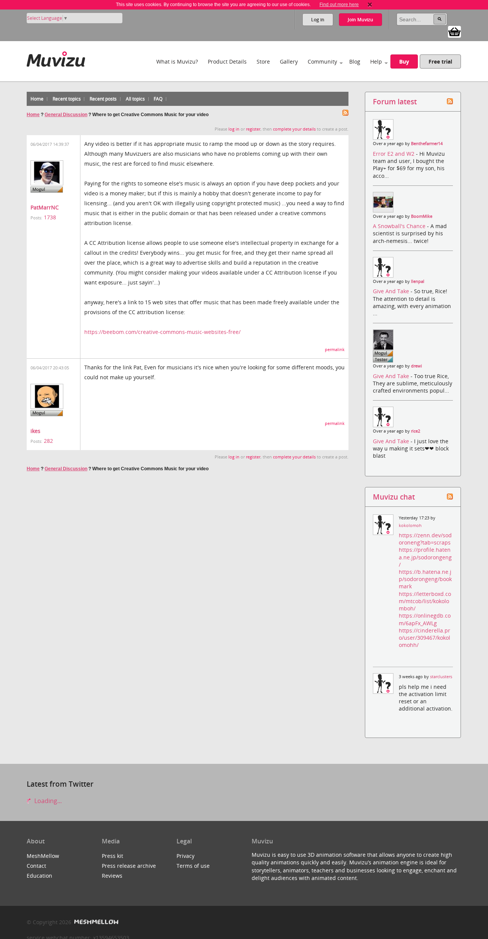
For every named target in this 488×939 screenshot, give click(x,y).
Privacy (185, 855)
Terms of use (193, 865)
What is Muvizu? (177, 61)
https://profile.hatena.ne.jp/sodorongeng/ (425, 557)
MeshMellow (43, 855)
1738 (50, 217)
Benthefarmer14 (427, 143)
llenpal (417, 281)
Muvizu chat (394, 496)
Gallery (289, 61)
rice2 (415, 431)
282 (48, 440)
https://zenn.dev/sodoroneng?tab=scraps (425, 539)
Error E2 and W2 (394, 153)
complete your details (294, 129)
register (253, 129)
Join (360, 19)
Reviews (112, 875)
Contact (36, 865)
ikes (35, 430)
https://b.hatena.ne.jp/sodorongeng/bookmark (425, 579)
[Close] (370, 4)
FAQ (158, 99)
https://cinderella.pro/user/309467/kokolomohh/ (424, 637)
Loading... (47, 801)
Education (39, 875)
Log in (317, 19)
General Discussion (66, 114)
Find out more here (339, 4)
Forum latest (395, 101)
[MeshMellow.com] (95, 922)
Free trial (440, 61)
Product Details (227, 61)
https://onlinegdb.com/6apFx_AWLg (425, 619)
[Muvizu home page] (56, 58)
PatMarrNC (44, 207)
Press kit (112, 855)
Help (376, 61)
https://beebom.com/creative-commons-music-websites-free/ (162, 331)
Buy (404, 61)
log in (233, 129)
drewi (416, 366)
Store (263, 61)
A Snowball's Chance (400, 226)
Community (322, 61)
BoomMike (421, 216)
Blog (354, 61)
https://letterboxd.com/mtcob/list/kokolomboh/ (425, 601)
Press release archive (129, 865)
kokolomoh (410, 525)
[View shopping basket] (454, 31)
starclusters (441, 676)
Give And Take (392, 291)
